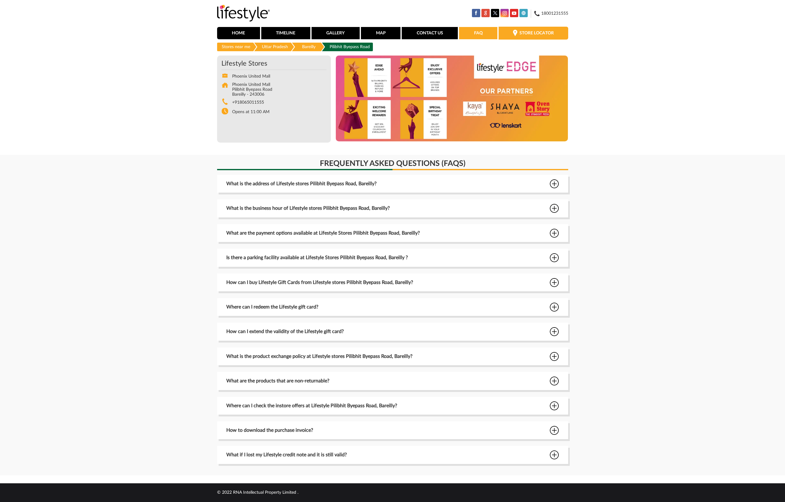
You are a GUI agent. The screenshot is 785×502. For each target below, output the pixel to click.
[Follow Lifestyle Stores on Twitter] (495, 13)
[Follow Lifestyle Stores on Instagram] (504, 13)
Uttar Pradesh (275, 47)
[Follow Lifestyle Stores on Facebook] (476, 13)
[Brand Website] (523, 13)
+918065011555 (248, 102)
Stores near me (236, 47)
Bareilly (309, 47)
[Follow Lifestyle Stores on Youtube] (514, 13)
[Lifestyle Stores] (243, 13)
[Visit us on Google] (485, 13)
